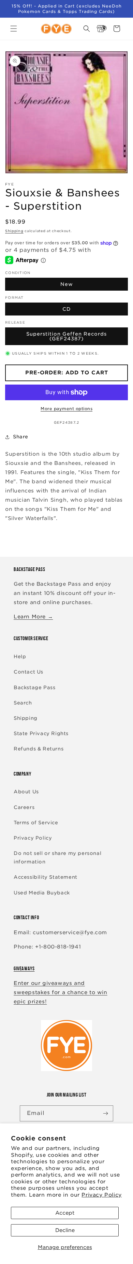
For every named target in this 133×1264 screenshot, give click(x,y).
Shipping (14, 231)
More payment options (66, 408)
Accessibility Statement (45, 877)
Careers (24, 807)
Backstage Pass (34, 687)
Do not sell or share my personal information (57, 857)
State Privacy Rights (41, 733)
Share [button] (20, 436)
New (66, 284)
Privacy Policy (101, 1195)
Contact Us (28, 672)
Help (20, 656)
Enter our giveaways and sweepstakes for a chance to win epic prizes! (60, 992)
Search (23, 703)
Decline (65, 1230)
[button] (13, 28)
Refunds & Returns (38, 748)
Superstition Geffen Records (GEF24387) (66, 336)
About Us (26, 791)
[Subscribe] (105, 1113)
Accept (64, 1213)
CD (66, 309)
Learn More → (33, 617)
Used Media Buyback (42, 892)
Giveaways (24, 968)
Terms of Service (36, 822)
